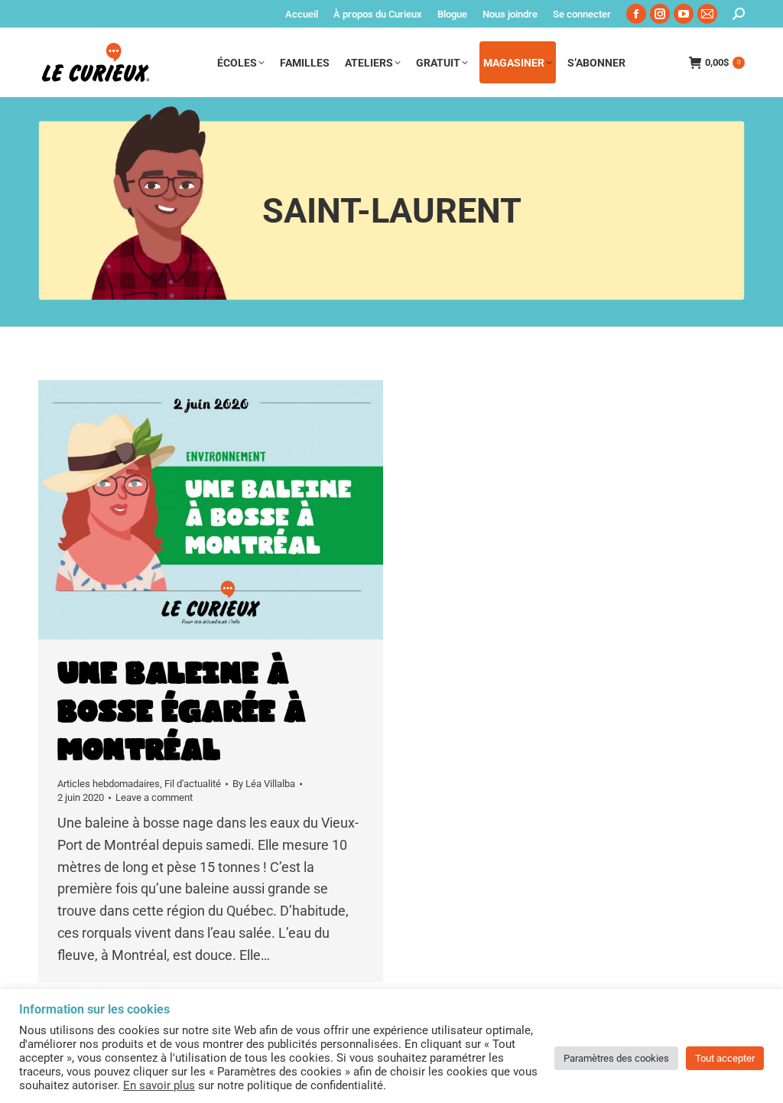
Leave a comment (154, 797)
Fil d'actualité (192, 783)
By (263, 783)
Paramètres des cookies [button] (616, 1058)
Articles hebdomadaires (108, 783)
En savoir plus (159, 1085)
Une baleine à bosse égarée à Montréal (181, 712)
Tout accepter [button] (725, 1058)
